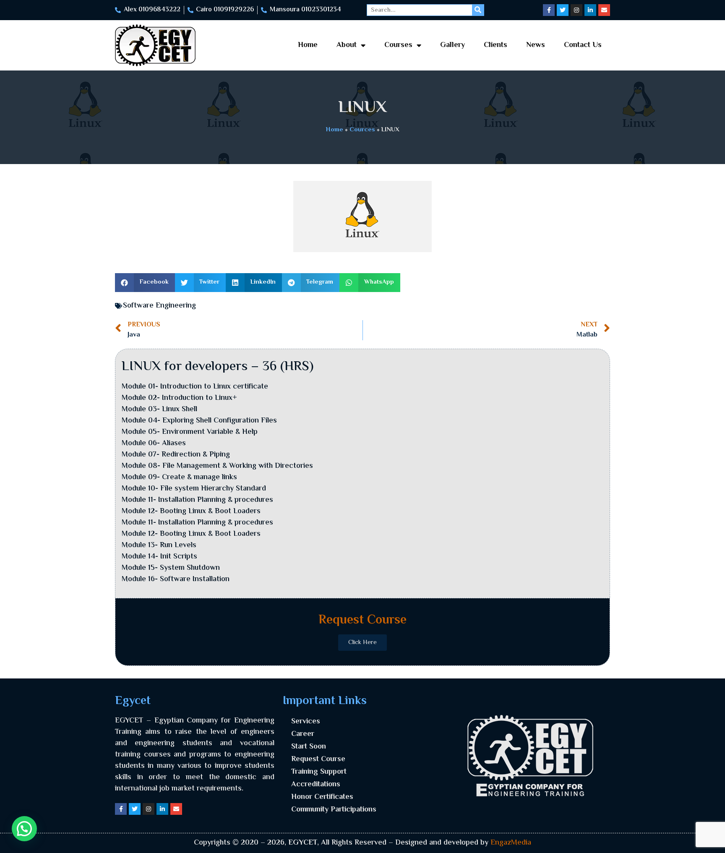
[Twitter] (563, 10)
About (346, 45)
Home (308, 45)
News (535, 45)
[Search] (478, 10)
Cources (362, 130)
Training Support (319, 772)
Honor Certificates (322, 797)
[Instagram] (576, 10)
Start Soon (308, 747)
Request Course (318, 759)
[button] (145, 282)
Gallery (452, 45)
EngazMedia (510, 843)
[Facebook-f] (549, 10)
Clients (495, 45)
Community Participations (333, 810)
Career (302, 734)
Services (305, 722)
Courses (398, 45)
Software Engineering (159, 306)
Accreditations (315, 784)
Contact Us (583, 45)
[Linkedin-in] (590, 10)
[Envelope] (604, 10)
